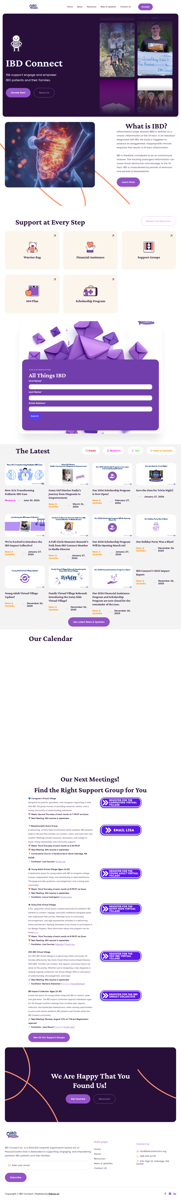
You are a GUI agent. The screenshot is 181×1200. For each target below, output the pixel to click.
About (80, 7)
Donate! (145, 7)
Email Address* (37, 403)
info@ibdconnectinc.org (153, 1151)
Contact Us (125, 7)
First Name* (35, 381)
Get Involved (78, 1099)
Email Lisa (60, 861)
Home (97, 1149)
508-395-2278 (148, 1156)
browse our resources (158, 221)
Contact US (100, 1168)
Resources (91, 7)
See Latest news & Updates (89, 622)
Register (60, 944)
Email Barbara (78, 984)
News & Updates (108, 7)
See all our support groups (49, 1037)
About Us (44, 92)
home (70, 7)
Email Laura (66, 897)
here (36, 932)
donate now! (18, 92)
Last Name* (35, 392)
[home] (33, 6)
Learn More (128, 182)
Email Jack (69, 1027)
